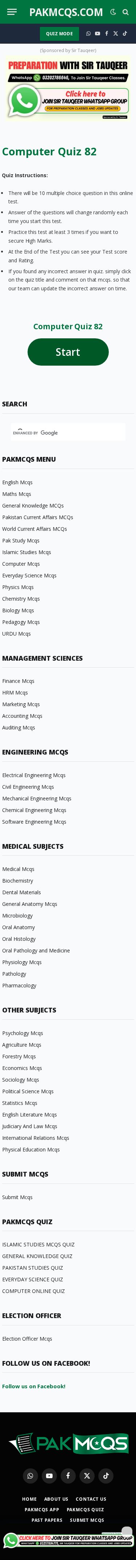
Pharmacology (19, 985)
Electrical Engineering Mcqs (34, 775)
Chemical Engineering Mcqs (34, 810)
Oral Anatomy (18, 927)
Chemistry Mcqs (21, 598)
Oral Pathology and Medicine (36, 950)
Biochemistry (17, 880)
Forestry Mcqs (19, 1056)
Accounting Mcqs (22, 715)
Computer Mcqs (21, 563)
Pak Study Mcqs (21, 540)
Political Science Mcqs (28, 1091)
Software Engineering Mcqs (34, 821)
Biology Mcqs (18, 610)
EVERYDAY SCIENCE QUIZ (32, 1279)
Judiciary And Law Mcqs (29, 1126)
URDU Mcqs (16, 633)
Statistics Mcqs (19, 1102)
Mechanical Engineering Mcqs (36, 798)
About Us (56, 1499)
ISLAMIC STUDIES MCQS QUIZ (38, 1244)
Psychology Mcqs (22, 1033)
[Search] (125, 12)
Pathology (14, 973)
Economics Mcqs (22, 1067)
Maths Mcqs (16, 493)
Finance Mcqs (18, 680)
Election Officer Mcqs (27, 1338)
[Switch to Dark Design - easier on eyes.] (113, 12)
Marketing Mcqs (21, 704)
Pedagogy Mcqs (21, 621)
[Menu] (12, 12)
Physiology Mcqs (22, 962)
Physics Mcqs (18, 587)
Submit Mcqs (17, 1197)
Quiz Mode (59, 34)
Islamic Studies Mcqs (26, 552)
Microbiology (17, 915)
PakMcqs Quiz (85, 1510)
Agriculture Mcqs (21, 1044)
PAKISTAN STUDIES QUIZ (32, 1267)
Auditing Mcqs (18, 727)
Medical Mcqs (18, 868)
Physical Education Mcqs (31, 1149)
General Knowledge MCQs (33, 505)
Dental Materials (21, 892)
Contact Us (91, 1499)
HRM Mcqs (15, 692)
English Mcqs (17, 482)
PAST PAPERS (47, 1520)
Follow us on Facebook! (33, 1386)
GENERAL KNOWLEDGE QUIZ (37, 1256)
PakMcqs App (42, 1510)
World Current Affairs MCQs (34, 528)
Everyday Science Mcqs (29, 575)
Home (29, 1499)
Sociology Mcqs (20, 1079)
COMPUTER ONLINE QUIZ (33, 1291)
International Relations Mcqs (35, 1137)
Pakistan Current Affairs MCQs (37, 517)
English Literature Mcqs (29, 1114)
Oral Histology (19, 938)
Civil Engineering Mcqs (28, 786)
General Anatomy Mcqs (29, 903)
